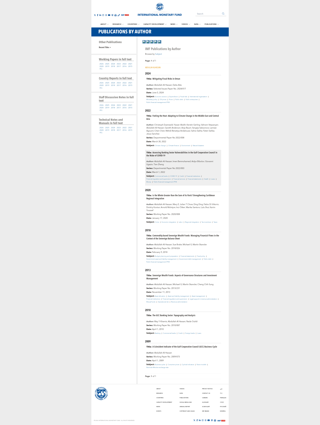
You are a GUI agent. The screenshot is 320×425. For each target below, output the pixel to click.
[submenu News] (176, 24)
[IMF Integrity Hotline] (119, 15)
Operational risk (163, 302)
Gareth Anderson (172, 128)
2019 (107, 66)
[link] (144, 41)
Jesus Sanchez (152, 134)
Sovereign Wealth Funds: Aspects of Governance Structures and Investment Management (181, 277)
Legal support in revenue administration (203, 299)
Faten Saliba (208, 131)
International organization (198, 97)
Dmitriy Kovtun (153, 207)
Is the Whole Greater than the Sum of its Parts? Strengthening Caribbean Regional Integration (180, 197)
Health (206, 179)
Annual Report (185, 407)
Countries (132, 24)
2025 (107, 63)
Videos (185, 24)
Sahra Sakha (196, 131)
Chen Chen (159, 131)
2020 (102, 66)
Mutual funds (150, 302)
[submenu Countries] (138, 24)
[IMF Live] (221, 420)
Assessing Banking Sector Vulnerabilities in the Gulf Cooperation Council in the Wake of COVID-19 (181, 154)
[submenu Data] (199, 24)
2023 (119, 63)
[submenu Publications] (218, 24)
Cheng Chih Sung (206, 284)
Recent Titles (104, 47)
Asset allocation (160, 296)
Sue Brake (177, 244)
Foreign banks (190, 333)
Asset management (198, 296)
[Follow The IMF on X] (95, 15)
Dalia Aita (177, 85)
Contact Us (206, 393)
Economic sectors (161, 97)
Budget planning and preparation (166, 256)
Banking (157, 333)
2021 (130, 63)
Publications (211, 24)
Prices (171, 99)
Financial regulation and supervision (158, 179)
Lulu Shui (205, 207)
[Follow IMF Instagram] (103, 15)
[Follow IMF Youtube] (109, 15)
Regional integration (192, 222)
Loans (213, 179)
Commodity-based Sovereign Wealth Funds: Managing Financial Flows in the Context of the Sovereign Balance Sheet (182, 237)
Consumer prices (173, 364)
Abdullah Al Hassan (163, 85)
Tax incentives (206, 222)
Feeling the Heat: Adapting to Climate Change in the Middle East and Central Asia (182, 117)
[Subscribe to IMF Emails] (115, 15)
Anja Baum (186, 128)
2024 (113, 63)
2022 (124, 63)
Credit (182, 176)
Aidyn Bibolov (198, 161)
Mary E (176, 204)
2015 (130, 66)
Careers (205, 398)
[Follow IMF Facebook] (97, 15)
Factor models (201, 364)
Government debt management (190, 259)
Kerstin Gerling (193, 125)
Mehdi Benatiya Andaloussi (178, 131)
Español (223, 411)
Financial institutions (193, 176)
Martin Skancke (200, 244)
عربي (221, 389)
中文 (221, 393)
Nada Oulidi (192, 321)
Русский (223, 407)
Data (196, 24)
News (172, 24)
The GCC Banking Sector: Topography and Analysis (173, 315)
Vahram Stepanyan (209, 125)
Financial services (179, 179)
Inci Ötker (180, 207)
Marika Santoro (193, 207)
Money (148, 182)
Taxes (215, 222)
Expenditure (173, 97)
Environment (186, 145)
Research (117, 24)
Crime (157, 222)
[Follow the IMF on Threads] (106, 15)
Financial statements (195, 179)
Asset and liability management (178, 296)
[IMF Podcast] (112, 15)
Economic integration (169, 222)
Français (223, 398)
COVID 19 (173, 176)
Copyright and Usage (187, 411)
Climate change (160, 145)
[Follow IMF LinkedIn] (100, 15)
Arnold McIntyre (168, 207)
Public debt (179, 99)
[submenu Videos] (189, 24)
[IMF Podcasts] (212, 420)
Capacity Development (154, 24)
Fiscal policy (201, 256)
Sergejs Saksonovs (200, 128)
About (103, 24)
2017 (119, 66)
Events (158, 411)
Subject (158, 54)
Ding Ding (198, 204)
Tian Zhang (159, 164)
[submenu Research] (122, 24)
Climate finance (173, 145)
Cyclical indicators (188, 364)
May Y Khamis (160, 321)
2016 (124, 66)
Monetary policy (151, 99)
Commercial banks (161, 176)
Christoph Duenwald (163, 125)
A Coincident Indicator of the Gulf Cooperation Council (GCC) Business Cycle (184, 346)
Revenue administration (179, 302)
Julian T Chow (186, 204)
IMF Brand (205, 411)
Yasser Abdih (180, 125)
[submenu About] (107, 24)
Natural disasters (198, 145)
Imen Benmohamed (182, 161)
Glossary (205, 402)
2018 (113, 66)
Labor (181, 222)
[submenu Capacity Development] (165, 24)
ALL (101, 68)
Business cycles (160, 364)
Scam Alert (206, 407)
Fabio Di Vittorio (211, 204)
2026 (102, 63)
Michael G (187, 244)
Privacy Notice (207, 389)
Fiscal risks (183, 97)
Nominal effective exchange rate (157, 367)
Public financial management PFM (158, 102)
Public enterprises (192, 99)
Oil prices (163, 99)
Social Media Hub (186, 402)
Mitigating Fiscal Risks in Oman (166, 78)
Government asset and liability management (161, 259)
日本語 (222, 402)
